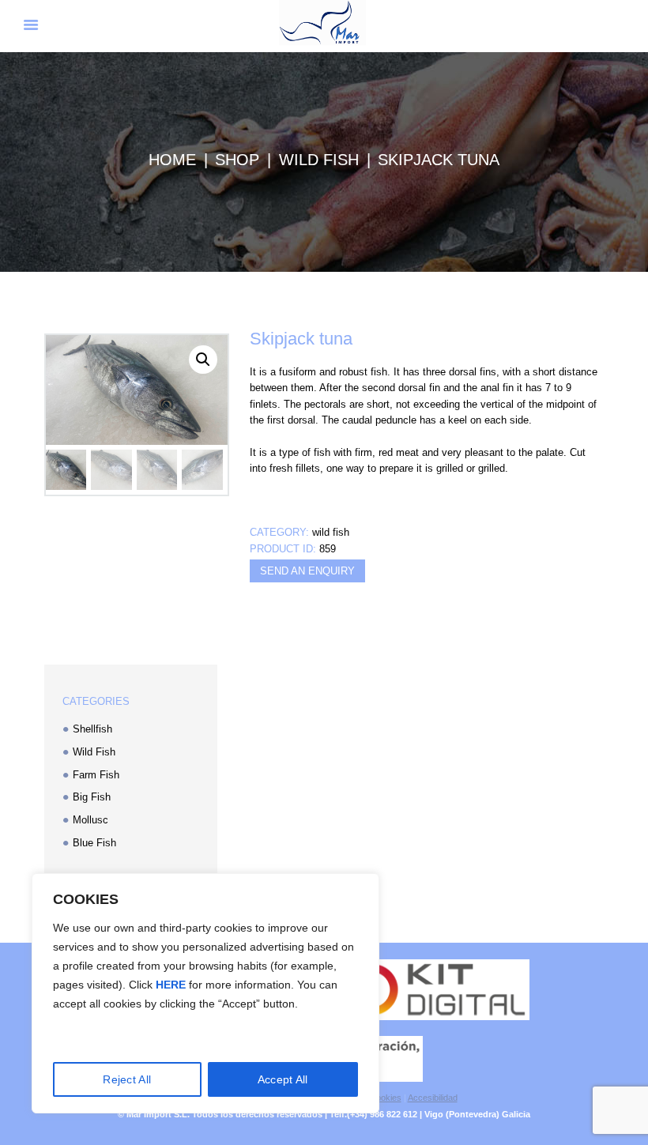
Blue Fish (94, 843)
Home (172, 160)
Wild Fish (319, 160)
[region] (205, 993)
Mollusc (90, 820)
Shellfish (92, 729)
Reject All (127, 1079)
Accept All (283, 1079)
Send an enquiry (307, 571)
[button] (203, 359)
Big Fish (92, 797)
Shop (237, 160)
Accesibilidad (433, 1097)
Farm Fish (96, 775)
